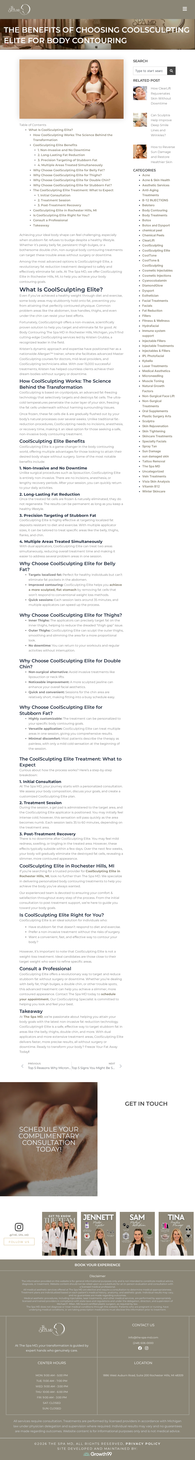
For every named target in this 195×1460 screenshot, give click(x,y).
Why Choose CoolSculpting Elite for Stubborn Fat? (72, 185)
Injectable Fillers (154, 341)
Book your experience (97, 1265)
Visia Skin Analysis (156, 481)
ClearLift (148, 240)
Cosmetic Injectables (157, 270)
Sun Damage (151, 451)
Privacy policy (143, 1444)
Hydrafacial (150, 326)
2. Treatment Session (54, 200)
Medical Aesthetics (156, 371)
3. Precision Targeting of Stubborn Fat (67, 160)
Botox (146, 220)
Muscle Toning (153, 381)
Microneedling (152, 376)
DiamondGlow (152, 285)
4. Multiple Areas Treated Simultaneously (70, 165)
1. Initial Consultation (54, 195)
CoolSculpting (152, 245)
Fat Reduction (152, 310)
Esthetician (150, 295)
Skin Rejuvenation (155, 426)
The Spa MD (151, 466)
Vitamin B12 (151, 486)
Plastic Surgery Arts (156, 416)
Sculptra (148, 421)
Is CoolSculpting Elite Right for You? (61, 215)
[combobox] (150, 71)
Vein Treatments (154, 476)
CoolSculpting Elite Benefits (55, 145)
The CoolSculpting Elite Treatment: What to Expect (73, 190)
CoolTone (149, 255)
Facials (147, 305)
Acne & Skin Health (156, 180)
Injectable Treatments (158, 346)
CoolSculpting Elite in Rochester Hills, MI (65, 210)
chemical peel (152, 230)
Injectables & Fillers (156, 351)
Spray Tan (149, 446)
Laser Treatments (155, 366)
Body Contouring (154, 210)
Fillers (146, 316)
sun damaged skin (155, 456)
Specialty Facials (154, 441)
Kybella (147, 361)
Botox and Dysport (156, 225)
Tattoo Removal (153, 461)
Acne (146, 175)
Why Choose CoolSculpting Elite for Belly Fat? (69, 170)
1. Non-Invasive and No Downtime (64, 150)
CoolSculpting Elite (156, 250)
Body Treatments (154, 215)
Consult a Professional (50, 220)
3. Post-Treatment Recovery (59, 205)
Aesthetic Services (155, 185)
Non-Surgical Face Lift (158, 396)
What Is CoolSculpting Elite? (51, 130)
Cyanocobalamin (154, 280)
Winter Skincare (153, 491)
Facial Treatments (155, 301)
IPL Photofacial (153, 356)
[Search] (171, 71)
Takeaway (41, 225)
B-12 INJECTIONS (155, 200)
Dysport (148, 290)
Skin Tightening (153, 431)
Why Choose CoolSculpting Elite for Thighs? (67, 175)
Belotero (148, 205)
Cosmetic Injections (156, 275)
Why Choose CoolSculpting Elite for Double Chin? (71, 180)
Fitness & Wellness (156, 321)
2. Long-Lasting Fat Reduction (61, 155)
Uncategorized (153, 471)
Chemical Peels (153, 235)
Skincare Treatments (157, 436)
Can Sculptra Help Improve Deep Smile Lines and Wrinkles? (161, 125)
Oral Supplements (155, 411)
